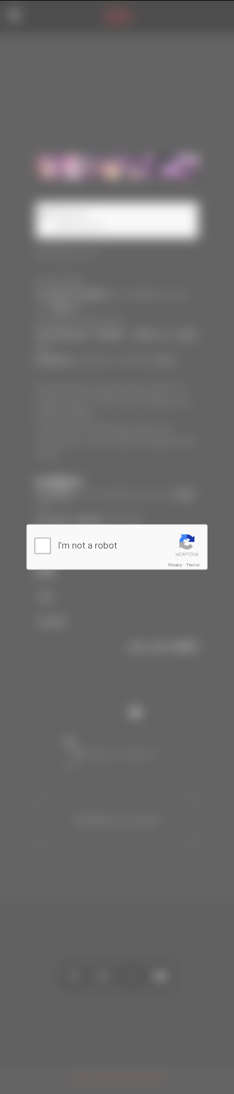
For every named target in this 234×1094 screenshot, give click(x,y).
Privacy (175, 565)
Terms (193, 565)
